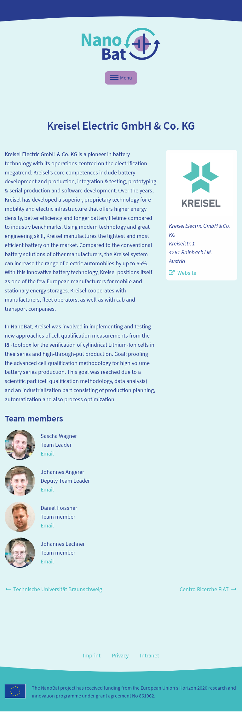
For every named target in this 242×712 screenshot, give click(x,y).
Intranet (149, 655)
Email (47, 453)
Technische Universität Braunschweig (57, 589)
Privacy (120, 655)
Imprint (92, 655)
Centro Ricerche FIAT (205, 589)
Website (186, 272)
